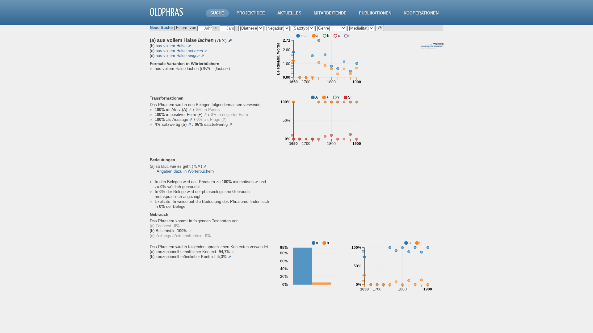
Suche (217, 13)
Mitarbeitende (330, 13)
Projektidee (251, 13)
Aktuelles (289, 13)
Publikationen (375, 13)
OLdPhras (166, 13)
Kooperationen (421, 13)
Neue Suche (161, 27)
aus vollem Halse (171, 45)
